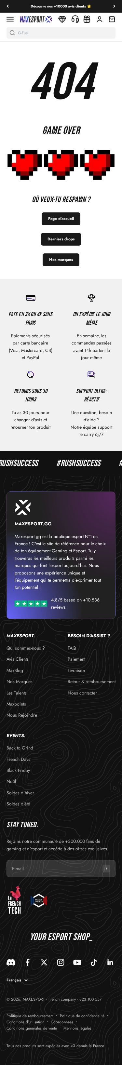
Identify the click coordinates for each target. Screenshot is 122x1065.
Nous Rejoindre (22, 715)
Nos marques (61, 260)
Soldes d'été (18, 804)
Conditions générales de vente (32, 1028)
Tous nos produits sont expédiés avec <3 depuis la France (55, 1046)
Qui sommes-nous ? (26, 648)
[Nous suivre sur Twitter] (44, 962)
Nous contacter (82, 693)
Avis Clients (18, 659)
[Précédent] (8, 6)
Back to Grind (20, 748)
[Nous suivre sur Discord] (11, 962)
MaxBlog (15, 670)
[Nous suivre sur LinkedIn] (110, 962)
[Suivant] (114, 6)
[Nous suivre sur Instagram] (60, 962)
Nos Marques (20, 681)
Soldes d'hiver (20, 792)
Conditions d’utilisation (25, 1022)
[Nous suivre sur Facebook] (27, 962)
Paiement (76, 659)
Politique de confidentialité (82, 1016)
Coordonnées (62, 1022)
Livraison (76, 670)
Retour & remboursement (91, 681)
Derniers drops (61, 239)
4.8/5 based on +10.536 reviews (75, 603)
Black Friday (18, 770)
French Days (18, 759)
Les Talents (17, 693)
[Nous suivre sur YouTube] (77, 962)
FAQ (72, 648)
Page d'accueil (61, 219)
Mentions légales (77, 1028)
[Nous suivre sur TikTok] (93, 962)
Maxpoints (16, 704)
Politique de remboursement (30, 1016)
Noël (11, 781)
